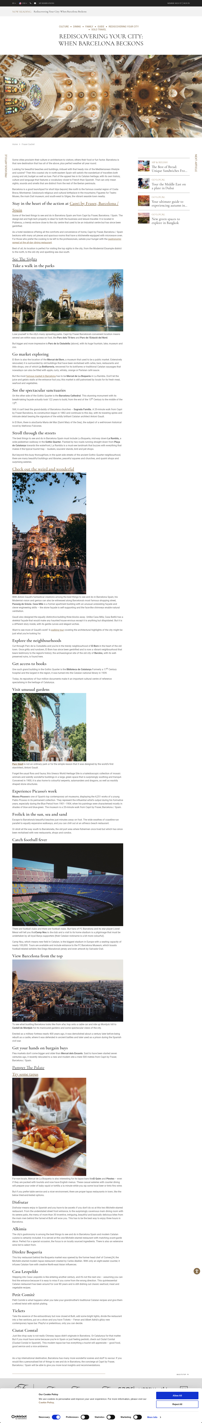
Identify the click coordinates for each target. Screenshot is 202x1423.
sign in (186, 3)
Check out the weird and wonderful (43, 469)
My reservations (46, 3)
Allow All (177, 1395)
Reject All (177, 1404)
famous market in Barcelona (41, 376)
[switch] (85, 1417)
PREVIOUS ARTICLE (6, 165)
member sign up (174, 3)
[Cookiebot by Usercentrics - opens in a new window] (19, 1417)
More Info (152, 1417)
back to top (181, 1374)
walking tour (57, 629)
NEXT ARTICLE (196, 163)
